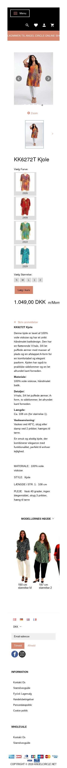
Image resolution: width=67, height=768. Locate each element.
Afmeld (31, 645)
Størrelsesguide (21, 688)
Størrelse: (23, 274)
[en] (28, 619)
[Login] (44, 25)
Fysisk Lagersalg (22, 694)
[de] (21, 619)
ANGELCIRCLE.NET (45, 764)
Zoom (34, 113)
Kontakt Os (19, 682)
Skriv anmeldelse (27, 322)
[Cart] (52, 25)
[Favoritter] (36, 25)
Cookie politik (20, 710)
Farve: (21, 169)
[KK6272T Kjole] (33, 78)
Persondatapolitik (22, 705)
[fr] (34, 619)
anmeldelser (22, 317)
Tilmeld (18, 645)
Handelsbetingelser (23, 699)
